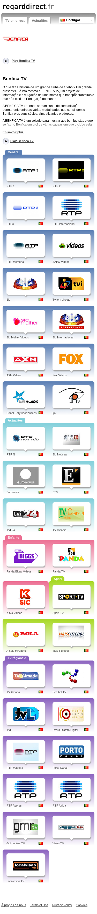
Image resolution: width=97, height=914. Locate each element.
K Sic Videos (14, 612)
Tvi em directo (61, 299)
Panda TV (59, 571)
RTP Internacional (64, 224)
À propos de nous (13, 905)
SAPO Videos (61, 261)
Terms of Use (39, 905)
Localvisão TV (15, 881)
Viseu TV (58, 843)
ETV (55, 492)
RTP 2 (57, 186)
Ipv (54, 413)
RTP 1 (10, 186)
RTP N (10, 454)
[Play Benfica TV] (15, 38)
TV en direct (15, 21)
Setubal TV (59, 692)
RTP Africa (59, 805)
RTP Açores (14, 805)
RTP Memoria (15, 261)
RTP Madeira (14, 767)
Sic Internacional (63, 337)
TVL (9, 729)
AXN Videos (13, 375)
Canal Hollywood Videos (21, 413)
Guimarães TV (15, 843)
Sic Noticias (60, 454)
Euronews (12, 492)
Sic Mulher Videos (17, 337)
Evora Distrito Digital (65, 729)
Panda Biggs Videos (19, 571)
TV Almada (13, 692)
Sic (8, 299)
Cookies (81, 905)
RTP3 (10, 224)
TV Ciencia (59, 530)
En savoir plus (13, 132)
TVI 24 (10, 530)
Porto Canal (60, 767)
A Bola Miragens (16, 650)
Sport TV (58, 612)
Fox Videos (60, 375)
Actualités (40, 21)
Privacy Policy (62, 905)
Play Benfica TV (22, 141)
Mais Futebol (61, 650)
